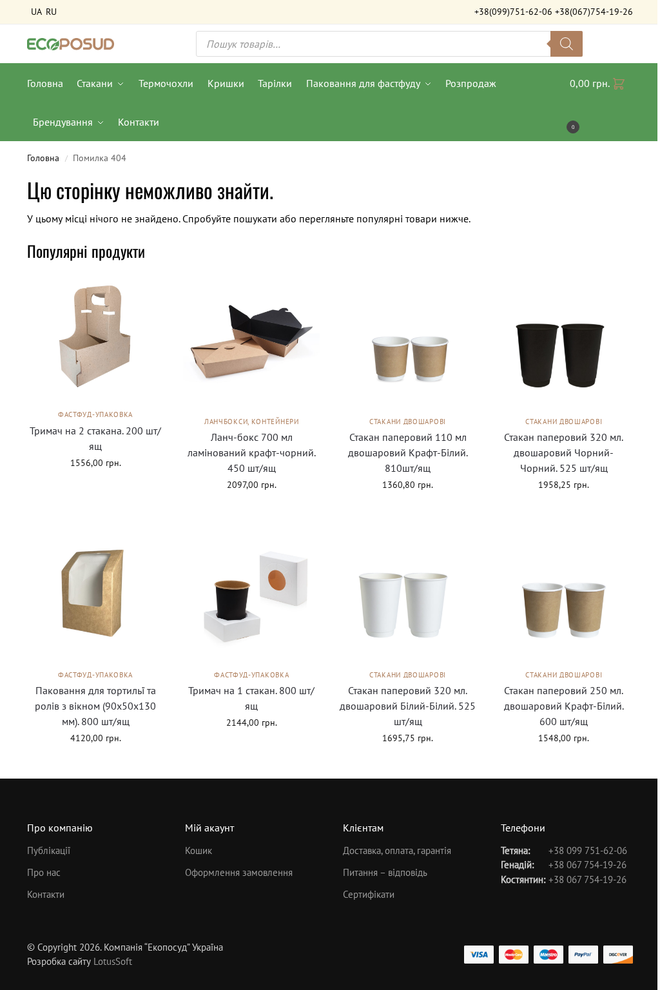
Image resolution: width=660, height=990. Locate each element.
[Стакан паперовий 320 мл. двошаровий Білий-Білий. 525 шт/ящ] (407, 593)
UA (36, 11)
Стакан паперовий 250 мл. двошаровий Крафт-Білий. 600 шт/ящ (564, 706)
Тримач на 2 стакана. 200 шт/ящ (95, 438)
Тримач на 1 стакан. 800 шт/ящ (251, 698)
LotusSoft (112, 961)
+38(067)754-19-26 (594, 11)
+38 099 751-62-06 (587, 850)
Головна (43, 158)
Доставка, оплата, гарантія (397, 850)
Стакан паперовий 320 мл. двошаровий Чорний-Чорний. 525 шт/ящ (563, 452)
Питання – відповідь (385, 872)
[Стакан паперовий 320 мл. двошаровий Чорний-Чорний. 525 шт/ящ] (564, 341)
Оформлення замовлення (239, 872)
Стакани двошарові (407, 421)
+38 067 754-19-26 (587, 865)
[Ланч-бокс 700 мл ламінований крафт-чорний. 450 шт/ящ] (251, 341)
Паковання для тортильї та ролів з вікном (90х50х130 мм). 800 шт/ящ (95, 706)
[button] (601, 102)
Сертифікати (368, 894)
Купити (95, 490)
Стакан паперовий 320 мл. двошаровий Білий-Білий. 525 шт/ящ (408, 706)
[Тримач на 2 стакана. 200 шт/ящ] (95, 337)
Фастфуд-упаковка (95, 414)
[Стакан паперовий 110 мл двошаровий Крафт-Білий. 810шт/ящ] (407, 341)
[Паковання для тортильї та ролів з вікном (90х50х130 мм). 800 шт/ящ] (95, 593)
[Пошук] (566, 44)
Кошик (198, 850)
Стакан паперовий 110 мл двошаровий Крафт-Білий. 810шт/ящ (408, 452)
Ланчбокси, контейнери (251, 421)
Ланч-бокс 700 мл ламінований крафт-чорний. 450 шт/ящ (252, 452)
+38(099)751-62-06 (513, 11)
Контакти (45, 894)
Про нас (44, 872)
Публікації (48, 850)
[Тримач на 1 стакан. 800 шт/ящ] (251, 593)
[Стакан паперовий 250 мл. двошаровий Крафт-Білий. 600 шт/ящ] (564, 593)
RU (51, 11)
